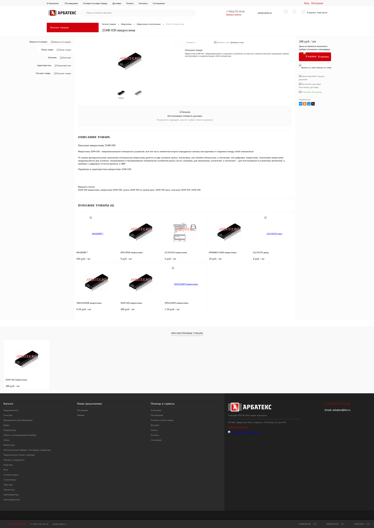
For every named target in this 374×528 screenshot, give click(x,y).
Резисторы (8, 465)
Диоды (6, 425)
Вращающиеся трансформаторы (18, 420)
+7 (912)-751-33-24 (39, 524)
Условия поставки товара (95, 3)
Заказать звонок (233, 14)
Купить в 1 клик (324, 67)
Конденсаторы (10, 430)
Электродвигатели (12, 500)
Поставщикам (71, 3)
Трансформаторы (11, 495)
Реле (6, 470)
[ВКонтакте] (300, 104)
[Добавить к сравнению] (178, 49)
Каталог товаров (59, 27)
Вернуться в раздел (38, 42)
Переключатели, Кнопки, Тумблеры (19, 455)
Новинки (80, 415)
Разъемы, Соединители (14, 460)
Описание (52, 58)
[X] (313, 104)
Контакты (143, 3)
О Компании (53, 3)
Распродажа (82, 410)
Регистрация (317, 3)
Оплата (130, 3)
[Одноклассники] (305, 104)
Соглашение (159, 3)
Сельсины (8, 415)
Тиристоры (8, 485)
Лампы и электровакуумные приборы (20, 435)
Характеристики (44, 66)
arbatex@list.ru (341, 410)
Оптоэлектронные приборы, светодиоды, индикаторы (27, 450)
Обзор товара (47, 50)
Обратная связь (16, 524)
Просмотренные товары (187, 333)
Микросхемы (9, 445)
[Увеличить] (130, 61)
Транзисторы (9, 490)
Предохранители (11, 410)
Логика (6, 440)
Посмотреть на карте (238, 427)
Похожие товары (43, 73)
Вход (306, 3)
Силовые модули (11, 475)
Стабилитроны (10, 480)
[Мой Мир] (309, 104)
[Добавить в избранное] (178, 42)
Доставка (116, 3)
